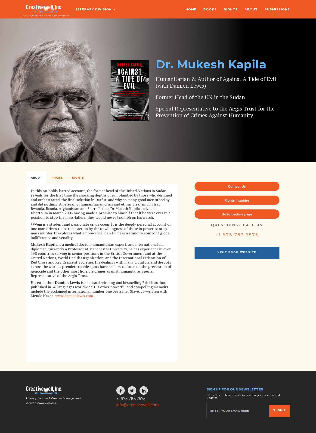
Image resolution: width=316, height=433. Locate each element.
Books (210, 9)
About (251, 9)
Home (191, 9)
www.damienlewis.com (74, 295)
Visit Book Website (236, 252)
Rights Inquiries (237, 200)
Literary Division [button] (94, 9)
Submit (279, 410)
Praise (57, 177)
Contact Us (237, 186)
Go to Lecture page (237, 214)
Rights (231, 9)
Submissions (277, 9)
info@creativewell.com (137, 405)
